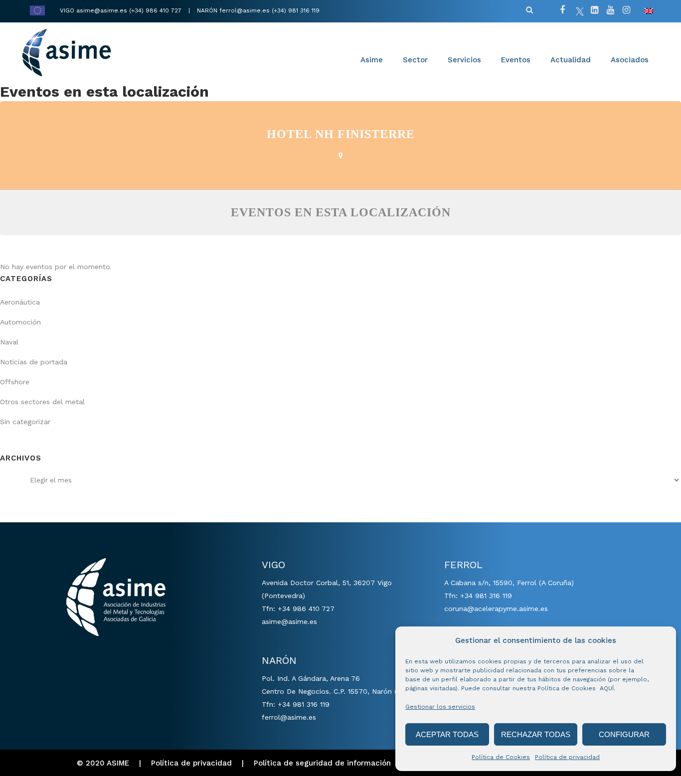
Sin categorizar (25, 422)
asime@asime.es (101, 10)
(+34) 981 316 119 (296, 10)
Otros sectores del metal (42, 402)
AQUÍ (607, 688)
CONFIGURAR (624, 734)
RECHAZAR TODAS (535, 734)
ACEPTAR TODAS (447, 734)
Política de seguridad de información (322, 763)
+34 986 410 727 (306, 609)
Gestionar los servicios (440, 706)
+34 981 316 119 (304, 704)
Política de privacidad (567, 757)
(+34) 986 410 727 (156, 10)
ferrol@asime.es (244, 10)
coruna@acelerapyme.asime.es (496, 609)
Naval (9, 342)
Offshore (14, 382)
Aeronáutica (20, 302)
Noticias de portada (33, 362)
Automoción (20, 322)
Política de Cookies (501, 757)
